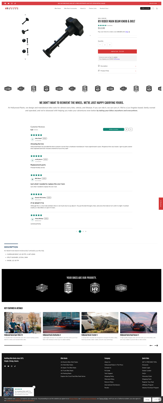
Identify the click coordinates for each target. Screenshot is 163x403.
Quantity (100, 41)
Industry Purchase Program (150, 388)
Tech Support (109, 373)
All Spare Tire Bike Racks (68, 368)
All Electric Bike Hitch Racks (69, 362)
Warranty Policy (109, 379)
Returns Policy (109, 382)
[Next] (90, 35)
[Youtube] (8, 3)
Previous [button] (151, 345)
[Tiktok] (15, 3)
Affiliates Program (147, 385)
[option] (63, 37)
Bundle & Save (104, 8)
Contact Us (108, 368)
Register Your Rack (148, 382)
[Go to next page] (86, 231)
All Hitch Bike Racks (67, 365)
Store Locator (145, 8)
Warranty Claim (147, 376)
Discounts (145, 365)
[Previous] (25, 59)
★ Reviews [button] (161, 203)
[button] (102, 25)
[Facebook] (5, 3)
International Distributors (112, 385)
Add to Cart (117, 51)
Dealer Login (153, 3)
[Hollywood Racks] (11, 8)
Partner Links (93, 8)
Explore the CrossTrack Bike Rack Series (73, 376)
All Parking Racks (66, 373)
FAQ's (144, 373)
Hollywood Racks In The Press (114, 365)
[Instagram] (11, 3)
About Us (83, 8)
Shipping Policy (109, 376)
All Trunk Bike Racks (67, 371)
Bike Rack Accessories (70, 8)
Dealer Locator (146, 371)
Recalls (107, 388)
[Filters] (126, 129)
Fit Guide (107, 371)
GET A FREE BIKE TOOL (149, 362)
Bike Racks (58, 8)
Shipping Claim (146, 379)
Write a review (113, 129)
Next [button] (156, 345)
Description (11, 247)
